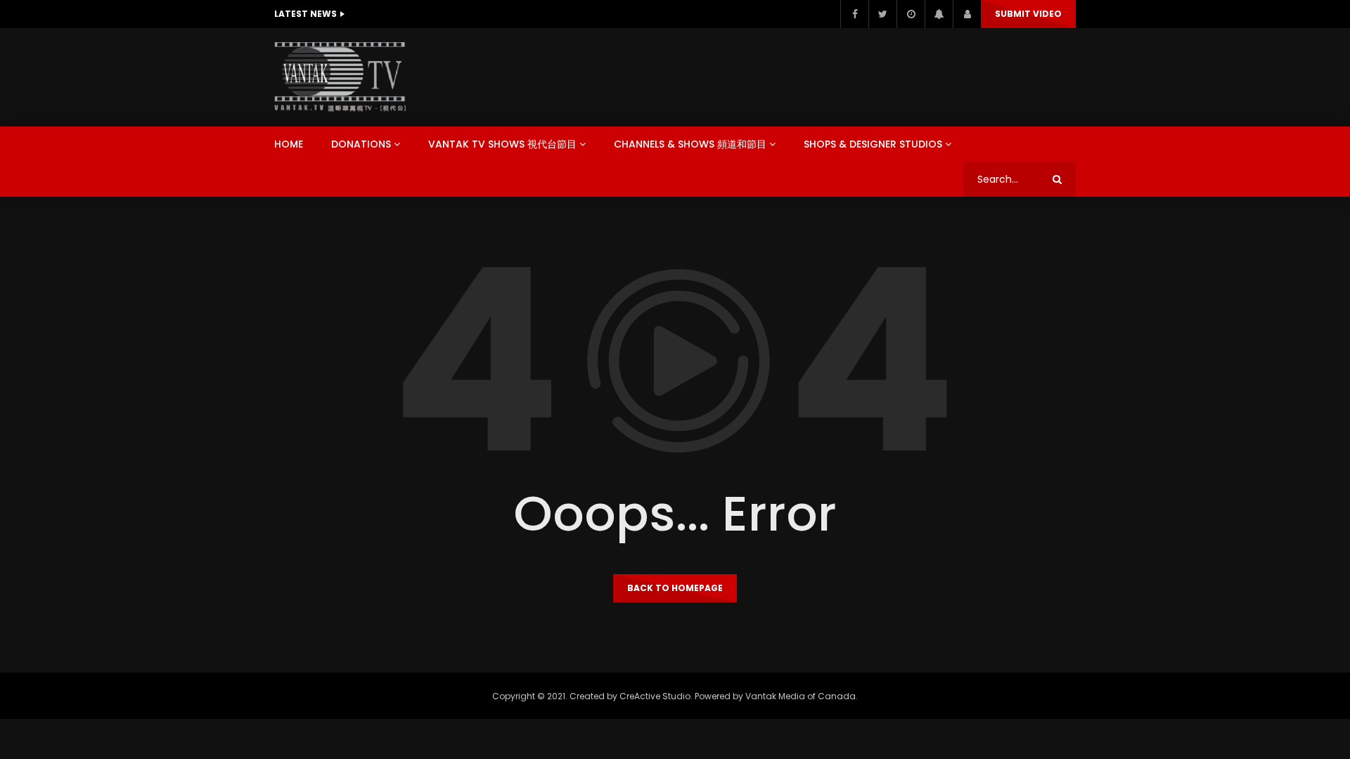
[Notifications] (939, 14)
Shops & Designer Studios (873, 144)
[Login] (967, 14)
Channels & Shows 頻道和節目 (690, 144)
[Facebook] (854, 14)
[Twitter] (882, 14)
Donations (361, 144)
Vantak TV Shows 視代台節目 (502, 144)
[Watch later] (910, 14)
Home (288, 144)
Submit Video (1028, 14)
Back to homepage (675, 588)
